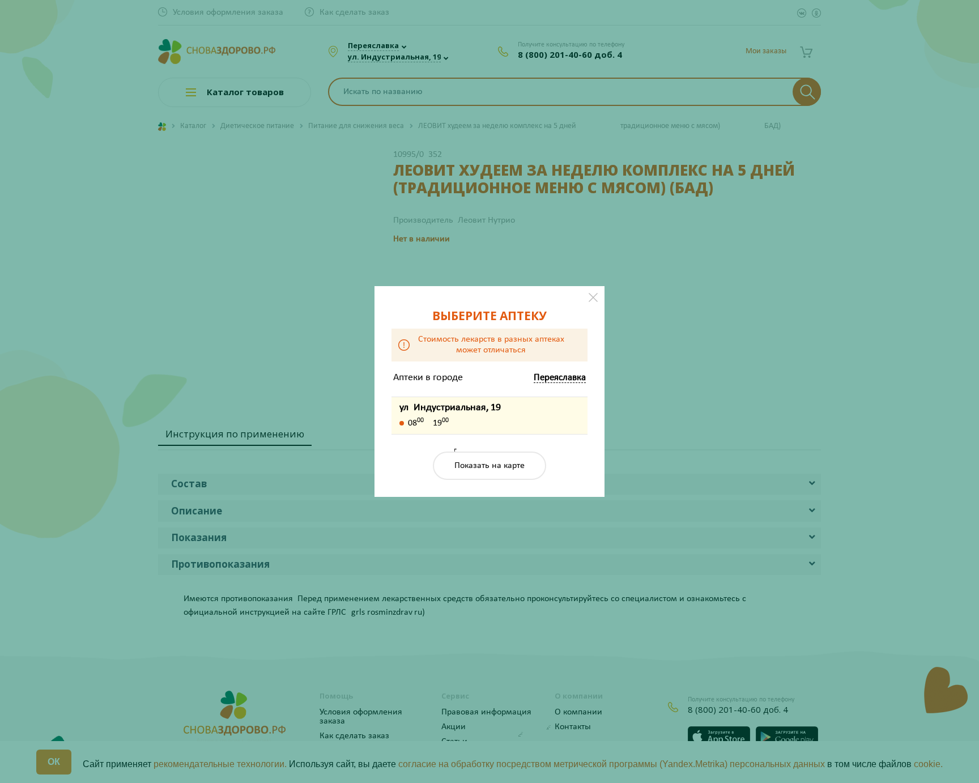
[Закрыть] (593, 297)
